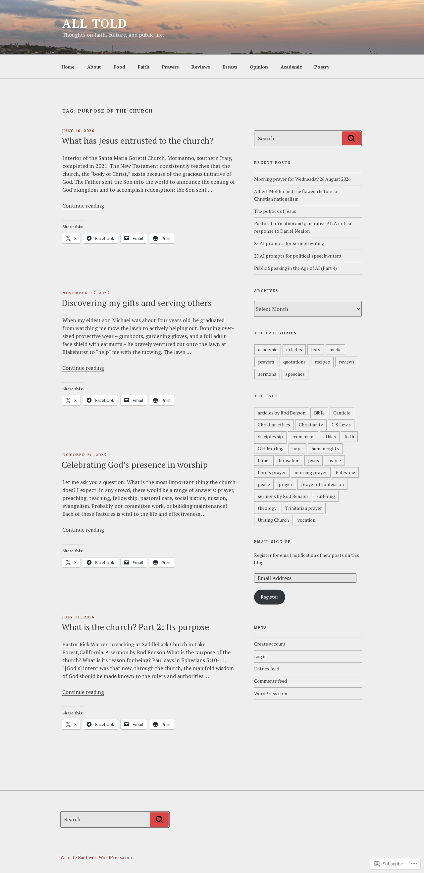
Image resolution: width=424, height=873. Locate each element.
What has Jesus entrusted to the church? (137, 140)
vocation (306, 520)
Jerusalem (289, 460)
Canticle (341, 413)
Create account (270, 644)
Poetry (321, 67)
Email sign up (272, 541)
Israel (264, 460)
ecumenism (303, 436)
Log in (260, 656)
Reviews (200, 67)
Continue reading (83, 205)
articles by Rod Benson (281, 413)
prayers (266, 362)
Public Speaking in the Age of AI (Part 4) (295, 268)
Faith (143, 67)
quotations (294, 362)
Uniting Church (273, 520)
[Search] (351, 138)
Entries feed (266, 668)
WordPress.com (270, 693)
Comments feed (270, 681)
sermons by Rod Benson (283, 496)
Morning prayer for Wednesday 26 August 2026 (302, 179)
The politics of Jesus (275, 211)
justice (334, 460)
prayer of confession (322, 484)
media (335, 349)
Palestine (345, 472)
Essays (230, 67)
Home (68, 67)
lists (315, 349)
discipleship (270, 436)
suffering (325, 496)
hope (297, 448)
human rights (325, 448)
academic (267, 349)
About (94, 67)
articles (294, 349)
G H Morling (271, 448)
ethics (329, 436)
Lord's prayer (272, 472)
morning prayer (310, 472)
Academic (291, 67)
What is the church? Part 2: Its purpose (135, 626)
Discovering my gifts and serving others (137, 302)
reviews (346, 362)
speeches (295, 374)
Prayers (170, 67)
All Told (95, 23)
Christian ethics (274, 424)
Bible (319, 413)
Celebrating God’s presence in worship (135, 464)
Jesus (313, 460)
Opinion (259, 67)
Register (269, 597)
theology (267, 508)
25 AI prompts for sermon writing (289, 243)
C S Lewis (341, 424)
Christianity (311, 424)
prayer (285, 484)
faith (349, 436)
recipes (322, 362)
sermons (267, 374)
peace (264, 484)
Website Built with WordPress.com (96, 857)
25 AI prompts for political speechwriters (297, 256)
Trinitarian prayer (303, 508)
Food (119, 67)
